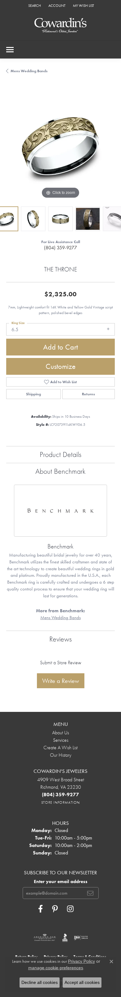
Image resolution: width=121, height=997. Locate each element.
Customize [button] (61, 366)
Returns (88, 394)
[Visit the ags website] (44, 937)
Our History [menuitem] (60, 755)
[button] (34, 5)
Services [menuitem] (60, 740)
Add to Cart (60, 347)
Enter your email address (60, 881)
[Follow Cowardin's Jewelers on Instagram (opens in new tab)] (70, 909)
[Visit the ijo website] (81, 937)
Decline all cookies (39, 982)
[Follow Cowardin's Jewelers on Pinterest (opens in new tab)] (55, 909)
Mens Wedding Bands (29, 70)
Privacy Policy (81, 961)
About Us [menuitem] (60, 732)
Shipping (33, 394)
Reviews (60, 639)
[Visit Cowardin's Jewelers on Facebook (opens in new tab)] (40, 909)
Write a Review (60, 681)
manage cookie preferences (55, 967)
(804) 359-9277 (60, 247)
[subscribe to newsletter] (90, 893)
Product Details (60, 454)
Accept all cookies (82, 982)
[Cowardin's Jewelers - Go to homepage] (60, 25)
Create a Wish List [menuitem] (60, 747)
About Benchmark (60, 471)
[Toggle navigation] (10, 50)
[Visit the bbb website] (65, 937)
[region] (60, 145)
